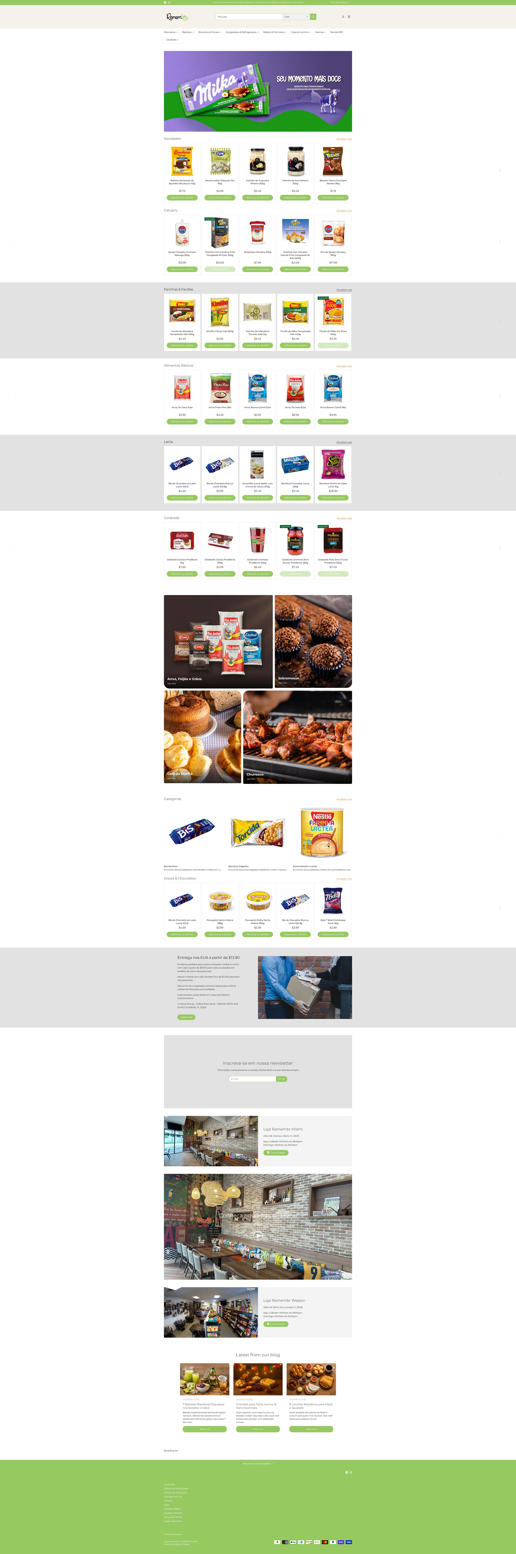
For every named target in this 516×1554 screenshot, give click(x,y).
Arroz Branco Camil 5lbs (333, 407)
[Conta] (343, 16)
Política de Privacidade (176, 1488)
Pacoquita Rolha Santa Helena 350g (257, 921)
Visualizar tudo (344, 139)
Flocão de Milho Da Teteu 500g (333, 333)
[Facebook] (165, 2)
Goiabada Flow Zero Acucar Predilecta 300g (333, 561)
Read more (205, 1429)
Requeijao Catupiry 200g (257, 252)
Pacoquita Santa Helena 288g (220, 921)
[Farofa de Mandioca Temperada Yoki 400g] (182, 312)
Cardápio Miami (172, 1509)
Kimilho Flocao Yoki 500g (220, 331)
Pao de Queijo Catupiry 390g (333, 253)
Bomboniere (171, 866)
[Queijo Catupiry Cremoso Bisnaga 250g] (182, 232)
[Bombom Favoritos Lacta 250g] (295, 464)
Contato (168, 1500)
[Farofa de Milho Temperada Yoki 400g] (295, 312)
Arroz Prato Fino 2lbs (220, 407)
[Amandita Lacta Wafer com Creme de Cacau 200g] (257, 464)
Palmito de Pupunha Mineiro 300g (257, 182)
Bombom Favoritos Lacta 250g (295, 485)
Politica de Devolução (175, 1492)
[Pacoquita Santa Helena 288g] (220, 901)
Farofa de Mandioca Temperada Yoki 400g (182, 333)
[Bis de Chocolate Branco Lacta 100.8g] (220, 464)
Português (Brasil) (339, 2)
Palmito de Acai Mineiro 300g (295, 182)
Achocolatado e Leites (305, 866)
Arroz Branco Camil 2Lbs (257, 407)
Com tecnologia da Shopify (177, 1544)
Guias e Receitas (173, 1521)
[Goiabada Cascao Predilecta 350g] (220, 540)
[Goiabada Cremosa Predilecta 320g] (257, 540)
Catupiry (171, 210)
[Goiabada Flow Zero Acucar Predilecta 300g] (333, 540)
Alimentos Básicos (178, 365)
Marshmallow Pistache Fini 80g (220, 182)
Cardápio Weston (173, 1513)
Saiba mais (186, 1017)
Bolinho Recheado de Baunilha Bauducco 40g (182, 182)
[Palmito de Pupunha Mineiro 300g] (257, 161)
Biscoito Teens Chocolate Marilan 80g (333, 182)
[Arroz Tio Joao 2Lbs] (182, 388)
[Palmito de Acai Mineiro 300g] (295, 161)
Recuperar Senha (173, 1517)
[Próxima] (351, 91)
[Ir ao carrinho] (349, 16)
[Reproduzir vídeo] (258, 1235)
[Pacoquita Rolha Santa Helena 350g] (257, 901)
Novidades (172, 139)
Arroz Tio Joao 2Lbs (182, 407)
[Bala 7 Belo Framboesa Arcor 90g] (333, 901)
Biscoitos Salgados (238, 866)
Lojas (166, 1505)
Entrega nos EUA (173, 1496)
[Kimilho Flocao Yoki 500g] (220, 312)
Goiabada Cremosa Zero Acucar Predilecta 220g (295, 561)
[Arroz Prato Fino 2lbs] (220, 388)
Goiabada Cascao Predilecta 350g (220, 561)
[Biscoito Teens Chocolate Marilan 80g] (333, 161)
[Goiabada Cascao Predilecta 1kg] (182, 540)
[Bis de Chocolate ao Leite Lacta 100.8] (182, 464)
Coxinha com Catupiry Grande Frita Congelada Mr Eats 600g (295, 255)
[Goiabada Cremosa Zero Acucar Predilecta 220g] (295, 540)
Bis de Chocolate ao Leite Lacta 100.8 (182, 485)
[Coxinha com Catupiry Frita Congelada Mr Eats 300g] (220, 232)
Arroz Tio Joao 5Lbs (295, 407)
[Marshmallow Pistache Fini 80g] (220, 161)
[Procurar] (313, 17)
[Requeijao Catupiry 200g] (257, 232)
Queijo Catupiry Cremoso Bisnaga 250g (182, 253)
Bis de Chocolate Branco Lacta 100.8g (220, 485)
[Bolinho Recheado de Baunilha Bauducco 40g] (182, 161)
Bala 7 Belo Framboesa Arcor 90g (333, 921)
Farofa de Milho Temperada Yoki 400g (295, 333)
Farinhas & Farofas (178, 289)
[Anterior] (165, 91)
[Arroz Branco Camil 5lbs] (333, 388)
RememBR (192, 1541)
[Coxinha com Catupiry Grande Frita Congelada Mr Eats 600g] (295, 232)
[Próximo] (500, 170)
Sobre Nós (169, 1484)
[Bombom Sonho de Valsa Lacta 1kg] (333, 464)
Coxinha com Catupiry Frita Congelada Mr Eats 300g (220, 253)
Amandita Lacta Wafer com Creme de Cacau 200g (257, 485)
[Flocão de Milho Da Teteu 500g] (333, 312)
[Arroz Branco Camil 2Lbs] (257, 388)
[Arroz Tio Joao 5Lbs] (295, 388)
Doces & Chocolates (180, 878)
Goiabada (171, 518)
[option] (258, 91)
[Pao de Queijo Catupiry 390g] (333, 232)
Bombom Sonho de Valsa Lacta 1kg (333, 485)
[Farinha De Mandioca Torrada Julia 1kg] (257, 312)
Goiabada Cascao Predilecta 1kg (182, 561)
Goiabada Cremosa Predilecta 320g (257, 561)
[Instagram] (169, 2)
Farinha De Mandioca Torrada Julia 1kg (257, 333)
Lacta (168, 442)
